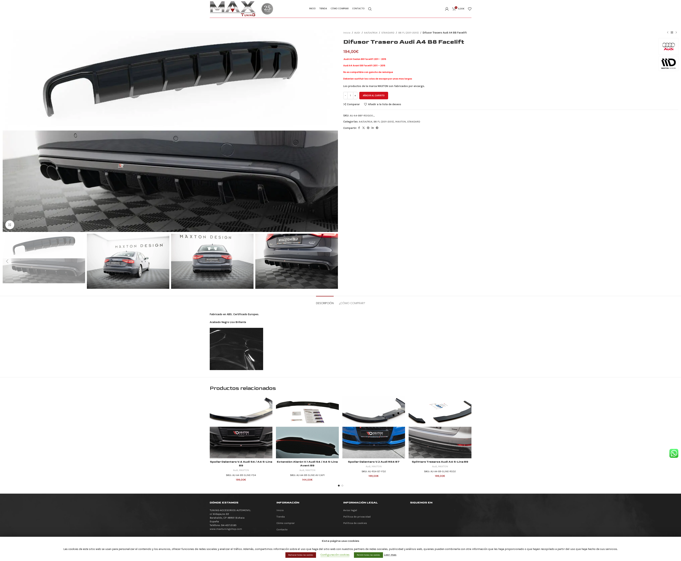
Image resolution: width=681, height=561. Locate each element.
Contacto (282, 529)
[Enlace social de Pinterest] (368, 127)
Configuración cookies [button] (334, 554)
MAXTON (400, 121)
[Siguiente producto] (676, 32)
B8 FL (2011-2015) (408, 32)
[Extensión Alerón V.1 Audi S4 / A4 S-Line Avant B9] (307, 427)
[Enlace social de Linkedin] (372, 127)
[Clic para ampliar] (9, 224)
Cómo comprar (285, 523)
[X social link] (363, 127)
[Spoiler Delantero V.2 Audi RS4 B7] (373, 427)
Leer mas (390, 554)
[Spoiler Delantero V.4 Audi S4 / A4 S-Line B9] (241, 427)
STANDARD (387, 32)
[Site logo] (233, 8)
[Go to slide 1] (339, 485)
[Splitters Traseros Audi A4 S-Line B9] (440, 427)
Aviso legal (350, 510)
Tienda (280, 516)
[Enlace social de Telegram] (377, 127)
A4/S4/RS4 (370, 32)
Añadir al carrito (374, 95)
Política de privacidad (357, 516)
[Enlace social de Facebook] (359, 127)
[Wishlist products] (469, 8)
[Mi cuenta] (446, 8)
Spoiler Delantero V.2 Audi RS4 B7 (374, 461)
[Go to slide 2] (342, 485)
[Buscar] (370, 8)
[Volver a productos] (672, 32)
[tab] (325, 301)
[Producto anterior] (668, 32)
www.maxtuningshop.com (226, 529)
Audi (235, 470)
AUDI (357, 32)
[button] (7, 261)
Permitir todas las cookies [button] (368, 555)
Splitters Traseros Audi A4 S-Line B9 (440, 461)
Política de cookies (355, 523)
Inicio (346, 32)
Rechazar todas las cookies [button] (300, 555)
